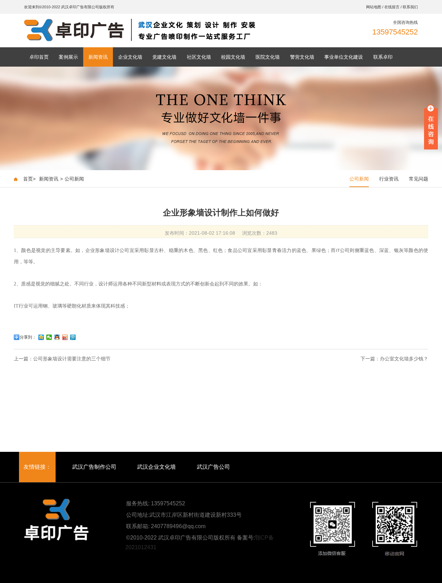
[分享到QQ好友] (57, 337)
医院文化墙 (268, 57)
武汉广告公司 (213, 467)
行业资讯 (388, 179)
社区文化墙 (199, 57)
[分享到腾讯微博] (73, 337)
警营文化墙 (302, 57)
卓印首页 (39, 57)
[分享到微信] (49, 337)
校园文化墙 (233, 57)
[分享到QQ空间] (41, 337)
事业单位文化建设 (343, 57)
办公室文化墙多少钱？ (404, 358)
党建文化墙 (164, 57)
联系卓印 (383, 57)
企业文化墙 (130, 57)
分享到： (28, 337)
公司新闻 (74, 179)
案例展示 (68, 57)
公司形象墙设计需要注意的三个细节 (71, 358)
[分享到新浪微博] (65, 337)
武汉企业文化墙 (156, 467)
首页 (29, 179)
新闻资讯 (98, 57)
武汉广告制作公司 (94, 467)
